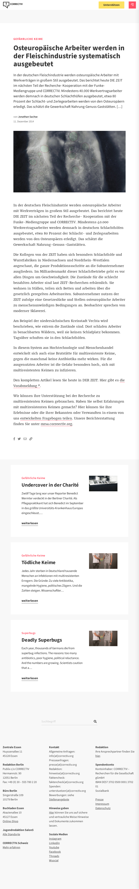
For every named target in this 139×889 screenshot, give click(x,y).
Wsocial (53, 861)
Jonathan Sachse (28, 117)
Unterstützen (111, 5)
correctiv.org (13, 5)
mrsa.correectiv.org (56, 424)
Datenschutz (103, 808)
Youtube (54, 847)
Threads (54, 856)
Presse (99, 800)
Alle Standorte (11, 834)
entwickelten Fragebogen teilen (46, 418)
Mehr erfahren (11, 847)
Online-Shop (10, 821)
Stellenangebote (59, 800)
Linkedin (54, 843)
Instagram (55, 839)
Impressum (102, 804)
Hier (51, 813)
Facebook (55, 852)
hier (97, 756)
